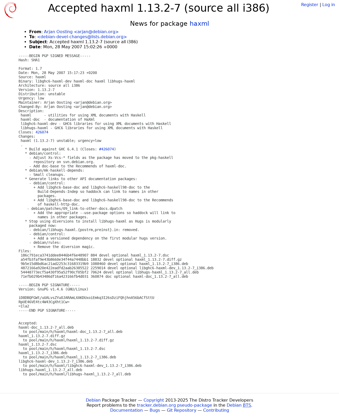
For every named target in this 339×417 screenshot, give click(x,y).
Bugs (155, 410)
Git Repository (181, 410)
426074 (41, 132)
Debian (93, 400)
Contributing (216, 410)
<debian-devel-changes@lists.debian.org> (82, 36)
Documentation (126, 410)
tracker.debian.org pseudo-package (174, 405)
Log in (328, 4)
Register (309, 4)
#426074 (106, 149)
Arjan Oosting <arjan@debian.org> (81, 31)
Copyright (154, 400)
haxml (199, 23)
